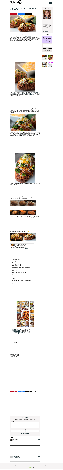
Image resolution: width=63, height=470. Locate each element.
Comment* (12, 421)
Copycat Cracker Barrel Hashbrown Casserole (19, 335)
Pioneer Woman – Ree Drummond (25, 93)
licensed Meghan (15, 456)
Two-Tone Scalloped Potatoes (16, 334)
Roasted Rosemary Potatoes (16, 331)
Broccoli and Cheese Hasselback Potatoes (18, 329)
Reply (39, 439)
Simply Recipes (35, 92)
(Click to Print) (26, 248)
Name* (12, 429)
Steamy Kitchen (14, 93)
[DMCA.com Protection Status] (31, 467)
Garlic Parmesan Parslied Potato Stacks (18, 332)
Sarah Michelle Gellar (31, 94)
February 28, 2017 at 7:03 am (16, 457)
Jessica (29, 36)
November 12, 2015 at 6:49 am (17, 440)
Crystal (26, 36)
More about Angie (45, 31)
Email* (26, 429)
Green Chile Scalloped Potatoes (17, 333)
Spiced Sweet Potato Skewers (16, 330)
